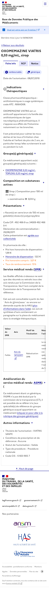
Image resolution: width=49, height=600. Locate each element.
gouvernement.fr (32, 500)
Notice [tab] (34, 63)
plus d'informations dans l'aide (20, 307)
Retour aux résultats (13, 45)
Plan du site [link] (33, 571)
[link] (24, 21)
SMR (37, 269)
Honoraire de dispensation (19, 256)
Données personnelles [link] (18, 571)
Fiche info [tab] (10, 63)
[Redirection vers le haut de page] (44, 89)
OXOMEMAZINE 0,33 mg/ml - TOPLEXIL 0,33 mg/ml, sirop (20, 172)
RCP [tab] (23, 63)
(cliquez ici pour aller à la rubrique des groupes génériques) (23, 414)
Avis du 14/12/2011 (18, 353)
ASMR (38, 383)
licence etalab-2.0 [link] (13, 583)
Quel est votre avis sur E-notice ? (22, 30)
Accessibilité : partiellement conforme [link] (17, 566)
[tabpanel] (24, 265)
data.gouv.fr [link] (28, 506)
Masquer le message (44, 30)
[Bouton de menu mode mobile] (45, 4)
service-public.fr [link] (9, 506)
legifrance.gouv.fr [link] (10, 500)
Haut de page (26, 468)
